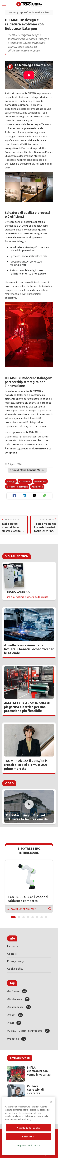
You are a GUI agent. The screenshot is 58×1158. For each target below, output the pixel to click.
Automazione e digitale (21, 909)
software (17, 991)
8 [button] (46, 916)
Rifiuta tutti (28, 1136)
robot (15, 1014)
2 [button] (19, 916)
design (11, 481)
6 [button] (37, 916)
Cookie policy (15, 968)
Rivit (14, 1022)
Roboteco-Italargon (18, 486)
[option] (29, 886)
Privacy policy (15, 961)
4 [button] (28, 916)
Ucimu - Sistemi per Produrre (28, 1030)
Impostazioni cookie (28, 1145)
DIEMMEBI (32, 432)
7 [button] (42, 916)
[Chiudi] (51, 1102)
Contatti (12, 953)
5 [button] (32, 916)
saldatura (38, 486)
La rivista (12, 946)
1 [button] (13, 916)
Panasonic (11, 448)
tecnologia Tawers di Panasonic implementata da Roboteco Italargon (28, 128)
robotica (17, 1038)
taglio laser (18, 999)
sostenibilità (19, 1007)
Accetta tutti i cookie (28, 1127)
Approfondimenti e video (34, 12)
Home (12, 12)
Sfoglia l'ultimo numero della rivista (27, 596)
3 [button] (23, 916)
